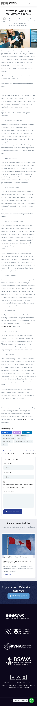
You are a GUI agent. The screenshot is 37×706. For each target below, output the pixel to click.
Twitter (17, 432)
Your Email (7, 472)
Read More (7, 575)
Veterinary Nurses (20, 23)
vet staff (21, 438)
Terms (10, 687)
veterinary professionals (23, 441)
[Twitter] (12, 677)
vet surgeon (7, 441)
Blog (16, 557)
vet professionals (21, 436)
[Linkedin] (24, 677)
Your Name (7, 463)
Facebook (7, 432)
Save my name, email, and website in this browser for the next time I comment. (18, 486)
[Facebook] (18, 677)
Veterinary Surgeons (20, 25)
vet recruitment (8, 438)
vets (4, 444)
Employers (20, 21)
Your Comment (9, 491)
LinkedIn (28, 432)
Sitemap (26, 687)
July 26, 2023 (10, 23)
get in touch (26, 419)
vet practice (7, 436)
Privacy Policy (17, 687)
